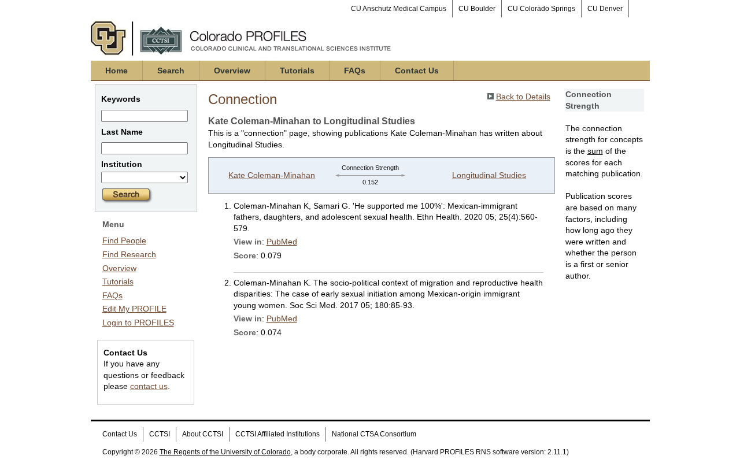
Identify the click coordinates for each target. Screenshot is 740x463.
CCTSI (159, 434)
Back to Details (523, 96)
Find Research (129, 254)
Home (116, 70)
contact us (149, 386)
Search (170, 70)
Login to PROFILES (138, 322)
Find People (124, 240)
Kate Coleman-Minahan (271, 175)
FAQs (354, 70)
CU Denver (605, 9)
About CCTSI (202, 434)
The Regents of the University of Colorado (225, 452)
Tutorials (297, 70)
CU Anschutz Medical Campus (398, 9)
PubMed (282, 241)
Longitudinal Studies (489, 175)
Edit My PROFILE (134, 308)
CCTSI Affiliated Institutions (277, 434)
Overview (232, 70)
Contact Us (417, 70)
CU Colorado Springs (541, 9)
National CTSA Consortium (374, 434)
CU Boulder (476, 9)
